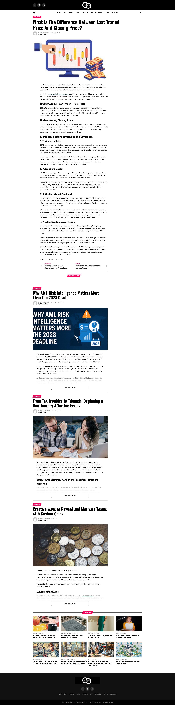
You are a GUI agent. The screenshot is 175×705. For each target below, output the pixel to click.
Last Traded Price (57, 259)
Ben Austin (43, 34)
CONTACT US (114, 12)
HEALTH (78, 12)
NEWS (64, 12)
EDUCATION (85, 12)
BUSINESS (70, 12)
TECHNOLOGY (98, 12)
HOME (58, 12)
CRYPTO (106, 12)
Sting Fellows (44, 304)
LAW (92, 12)
